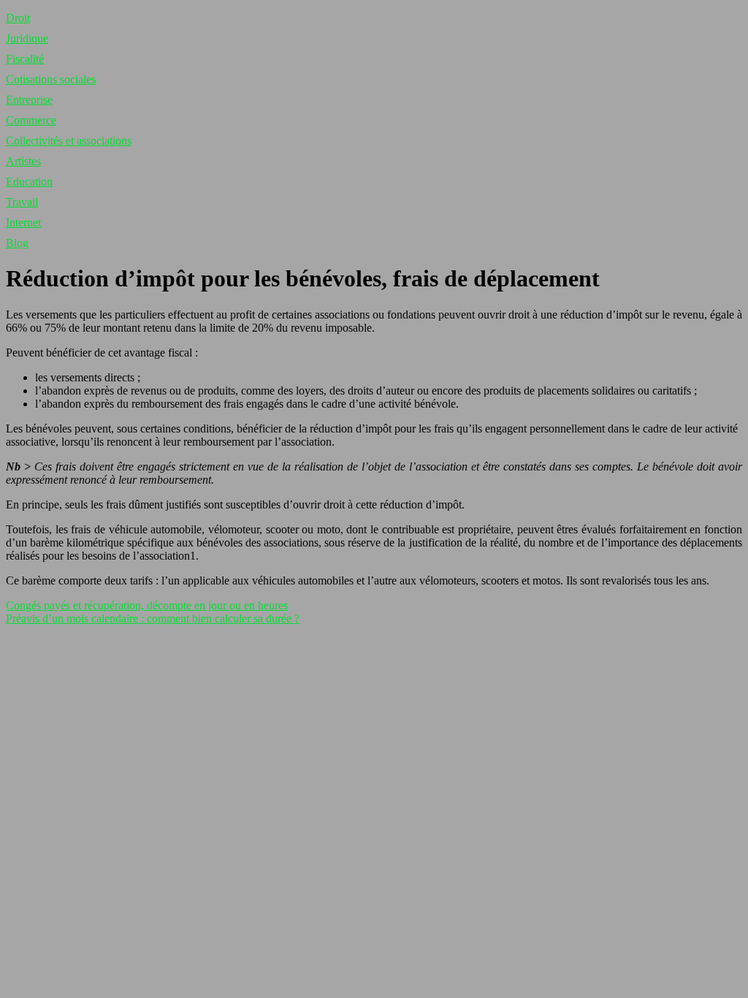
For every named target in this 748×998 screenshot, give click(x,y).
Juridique (27, 38)
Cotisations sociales (51, 79)
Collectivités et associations (68, 140)
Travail (22, 202)
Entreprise (29, 100)
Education (29, 181)
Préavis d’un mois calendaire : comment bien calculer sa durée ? (152, 618)
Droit (18, 18)
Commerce (31, 120)
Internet (23, 222)
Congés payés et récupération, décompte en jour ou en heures (147, 605)
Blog (17, 243)
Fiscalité (25, 59)
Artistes (23, 161)
